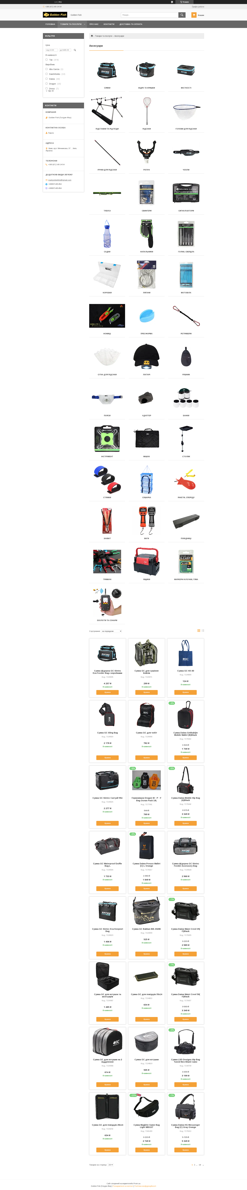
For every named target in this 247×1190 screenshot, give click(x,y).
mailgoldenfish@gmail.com (59, 180)
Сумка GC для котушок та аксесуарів (107, 995)
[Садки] (107, 234)
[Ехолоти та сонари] (107, 602)
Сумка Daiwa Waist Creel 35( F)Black (185, 930)
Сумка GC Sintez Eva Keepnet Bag (107, 930)
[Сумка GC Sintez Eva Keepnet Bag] (107, 911)
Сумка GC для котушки (147, 1059)
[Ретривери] (186, 316)
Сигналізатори (186, 211)
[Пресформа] (147, 316)
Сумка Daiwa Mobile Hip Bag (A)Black (185, 799)
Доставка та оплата (130, 24)
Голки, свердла (186, 252)
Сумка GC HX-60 (185, 671)
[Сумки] (107, 70)
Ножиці (107, 334)
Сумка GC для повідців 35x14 (146, 994)
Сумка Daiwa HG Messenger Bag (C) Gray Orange (185, 1126)
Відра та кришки (146, 88)
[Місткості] (186, 70)
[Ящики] (147, 561)
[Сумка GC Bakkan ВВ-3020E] (146, 911)
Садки (107, 252)
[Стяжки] (107, 479)
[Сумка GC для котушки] (146, 1041)
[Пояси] (107, 397)
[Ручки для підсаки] (107, 152)
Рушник (186, 375)
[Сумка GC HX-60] (185, 653)
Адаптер (146, 416)
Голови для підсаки (186, 129)
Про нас (93, 24)
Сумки (107, 88)
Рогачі (146, 170)
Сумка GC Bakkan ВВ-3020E (146, 929)
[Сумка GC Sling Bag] (107, 714)
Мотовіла (186, 293)
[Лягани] (147, 275)
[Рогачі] (147, 152)
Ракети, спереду (186, 498)
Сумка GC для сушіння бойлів (147, 672)
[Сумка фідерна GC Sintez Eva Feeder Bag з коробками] (107, 653)
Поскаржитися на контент (123, 1186)
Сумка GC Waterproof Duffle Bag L (107, 864)
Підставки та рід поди (107, 129)
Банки (186, 416)
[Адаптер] (147, 397)
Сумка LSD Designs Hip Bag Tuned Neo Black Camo (185, 1060)
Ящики (146, 579)
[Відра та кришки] (147, 70)
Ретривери (186, 334)
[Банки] (186, 397)
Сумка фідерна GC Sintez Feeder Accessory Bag (185, 864)
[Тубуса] (107, 193)
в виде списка (203, 631)
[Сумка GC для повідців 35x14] (146, 976)
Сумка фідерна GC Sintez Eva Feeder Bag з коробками (107, 672)
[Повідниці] (186, 520)
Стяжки (107, 498)
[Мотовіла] (186, 275)
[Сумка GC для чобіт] (146, 714)
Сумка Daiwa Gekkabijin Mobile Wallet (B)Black (185, 734)
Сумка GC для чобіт (146, 733)
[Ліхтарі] (147, 357)
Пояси (107, 416)
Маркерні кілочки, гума (186, 579)
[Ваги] (147, 520)
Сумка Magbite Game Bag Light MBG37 (147, 1126)
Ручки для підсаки (107, 170)
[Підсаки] (147, 111)
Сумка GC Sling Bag (107, 733)
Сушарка (146, 498)
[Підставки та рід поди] (107, 111)
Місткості (186, 88)
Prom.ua (137, 1184)
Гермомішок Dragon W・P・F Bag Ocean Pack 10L (146, 799)
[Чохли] (186, 152)
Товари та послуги (70, 24)
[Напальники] (147, 234)
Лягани (146, 293)
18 (200, 1165)
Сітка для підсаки (107, 375)
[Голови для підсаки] (186, 111)
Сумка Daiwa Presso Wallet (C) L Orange (146, 864)
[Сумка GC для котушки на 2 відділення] (107, 1041)
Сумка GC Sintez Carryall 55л (107, 798)
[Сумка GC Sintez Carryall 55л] (107, 780)
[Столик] (186, 438)
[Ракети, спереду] (186, 479)
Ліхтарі (146, 375)
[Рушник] (186, 357)
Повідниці (186, 538)
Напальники (146, 252)
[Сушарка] (147, 479)
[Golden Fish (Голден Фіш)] (55, 17)
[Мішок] (147, 438)
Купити (107, 692)
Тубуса (107, 211)
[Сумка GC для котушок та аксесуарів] (107, 976)
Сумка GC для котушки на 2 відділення (107, 1060)
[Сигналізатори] (186, 193)
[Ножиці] (107, 316)
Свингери (147, 211)
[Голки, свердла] (186, 234)
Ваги (146, 538)
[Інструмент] (107, 438)
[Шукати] (182, 15)
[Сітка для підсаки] (107, 357)
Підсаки (147, 129)
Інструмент (107, 457)
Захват (107, 538)
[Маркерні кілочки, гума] (186, 561)
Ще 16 (51, 91)
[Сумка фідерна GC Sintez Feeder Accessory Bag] (185, 845)
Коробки (107, 293)
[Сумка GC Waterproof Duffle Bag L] (107, 845)
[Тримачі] (107, 561)
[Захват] (107, 520)
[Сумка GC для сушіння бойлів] (146, 653)
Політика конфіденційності (145, 1186)
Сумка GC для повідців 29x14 (107, 1125)
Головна (50, 24)
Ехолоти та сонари (107, 620)
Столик (186, 457)
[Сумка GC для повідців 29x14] (107, 1107)
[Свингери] (147, 193)
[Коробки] (107, 275)
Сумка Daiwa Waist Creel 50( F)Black (185, 995)
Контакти (109, 24)
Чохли (186, 170)
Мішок (146, 457)
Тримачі (107, 579)
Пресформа (147, 334)
